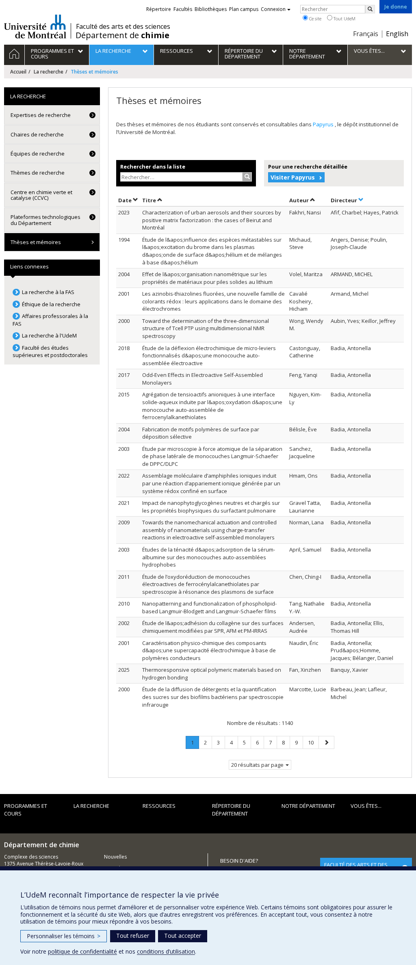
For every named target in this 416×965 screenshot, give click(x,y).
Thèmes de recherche (38, 172)
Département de (122, 35)
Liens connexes (29, 266)
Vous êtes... (366, 805)
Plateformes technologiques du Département (45, 219)
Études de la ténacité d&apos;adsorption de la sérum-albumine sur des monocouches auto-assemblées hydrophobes (208, 557)
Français (365, 33)
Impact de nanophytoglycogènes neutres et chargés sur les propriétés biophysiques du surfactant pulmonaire (211, 506)
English (397, 33)
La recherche (48, 71)
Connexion (273, 9)
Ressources (159, 805)
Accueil (18, 71)
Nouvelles (115, 856)
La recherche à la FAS (48, 292)
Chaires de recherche (37, 134)
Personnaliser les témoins (63, 936)
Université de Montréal (35, 26)
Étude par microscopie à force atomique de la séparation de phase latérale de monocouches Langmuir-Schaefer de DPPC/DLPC (212, 456)
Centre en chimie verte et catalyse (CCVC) (41, 194)
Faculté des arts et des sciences (123, 26)
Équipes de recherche (38, 153)
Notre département (308, 805)
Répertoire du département (231, 809)
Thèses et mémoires (36, 242)
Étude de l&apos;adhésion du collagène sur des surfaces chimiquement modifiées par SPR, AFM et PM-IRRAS (213, 626)
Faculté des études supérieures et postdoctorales (50, 351)
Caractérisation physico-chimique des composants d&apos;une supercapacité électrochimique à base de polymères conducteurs (209, 650)
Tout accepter (182, 935)
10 (313, 742)
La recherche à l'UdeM (49, 335)
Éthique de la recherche (51, 304)
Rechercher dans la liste (152, 166)
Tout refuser (132, 935)
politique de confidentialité (82, 951)
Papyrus (324, 124)
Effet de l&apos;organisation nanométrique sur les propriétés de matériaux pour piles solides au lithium (207, 278)
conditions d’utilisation (166, 951)
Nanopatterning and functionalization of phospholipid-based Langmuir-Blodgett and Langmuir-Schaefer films (209, 607)
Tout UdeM (343, 18)
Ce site (314, 18)
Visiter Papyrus (293, 177)
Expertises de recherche (41, 115)
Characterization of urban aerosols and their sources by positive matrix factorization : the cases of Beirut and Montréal (211, 220)
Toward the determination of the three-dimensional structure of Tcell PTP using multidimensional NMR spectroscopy (205, 328)
